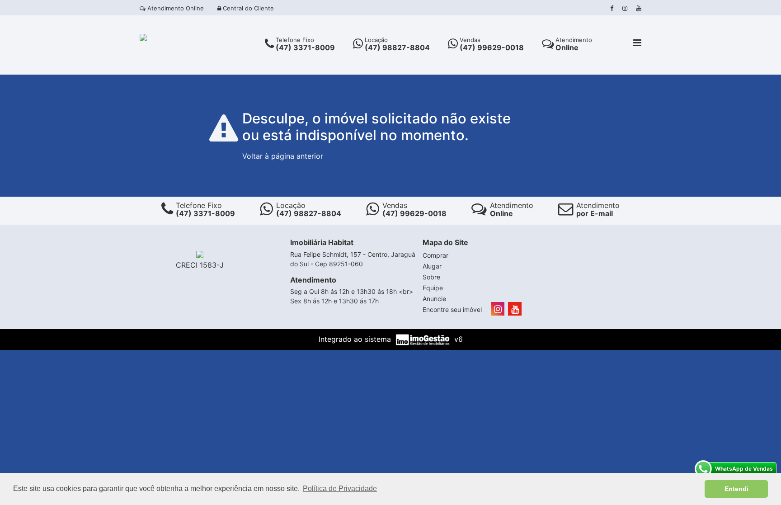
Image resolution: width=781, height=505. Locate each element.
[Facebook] (611, 8)
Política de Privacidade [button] (340, 488)
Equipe (433, 288)
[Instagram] (624, 8)
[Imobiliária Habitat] (143, 36)
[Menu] (637, 43)
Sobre (431, 277)
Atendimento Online (175, 8)
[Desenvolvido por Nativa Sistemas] (423, 339)
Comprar (435, 255)
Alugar (432, 266)
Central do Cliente (247, 8)
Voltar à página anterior (282, 155)
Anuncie (434, 298)
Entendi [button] (736, 488)
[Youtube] (638, 8)
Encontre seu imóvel (452, 309)
